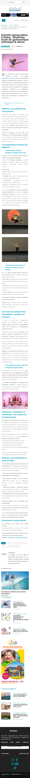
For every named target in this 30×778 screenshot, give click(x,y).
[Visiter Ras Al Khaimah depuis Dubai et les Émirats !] (6, 706)
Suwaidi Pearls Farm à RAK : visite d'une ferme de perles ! (20, 716)
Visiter (18, 742)
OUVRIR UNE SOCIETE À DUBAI (19, 613)
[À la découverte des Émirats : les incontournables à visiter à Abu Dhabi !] (6, 696)
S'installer (4, 742)
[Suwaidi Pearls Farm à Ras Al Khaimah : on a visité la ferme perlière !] (6, 716)
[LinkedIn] (13, 764)
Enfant (4, 546)
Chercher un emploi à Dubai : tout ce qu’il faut (20, 630)
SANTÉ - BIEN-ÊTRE (17, 601)
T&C (2, 776)
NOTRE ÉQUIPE (5, 753)
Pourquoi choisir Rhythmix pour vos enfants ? (14, 103)
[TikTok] (15, 768)
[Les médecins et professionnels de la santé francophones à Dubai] (6, 604)
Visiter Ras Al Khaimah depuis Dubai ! (20, 705)
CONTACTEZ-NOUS (24, 753)
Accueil (5, 25)
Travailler (26, 742)
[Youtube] (16, 764)
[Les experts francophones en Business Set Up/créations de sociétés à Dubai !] (6, 617)
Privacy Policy (24, 774)
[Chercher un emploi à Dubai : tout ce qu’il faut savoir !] (6, 630)
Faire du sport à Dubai (14, 546)
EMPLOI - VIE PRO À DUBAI (18, 628)
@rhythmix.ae (11, 537)
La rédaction (19, 46)
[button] (15, 103)
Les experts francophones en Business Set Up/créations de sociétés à (21, 618)
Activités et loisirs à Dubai (20, 543)
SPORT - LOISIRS (14, 25)
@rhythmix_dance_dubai (21, 537)
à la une (10, 543)
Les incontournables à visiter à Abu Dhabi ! (20, 695)
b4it (10, 774)
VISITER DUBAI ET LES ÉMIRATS (20, 693)
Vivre (11, 742)
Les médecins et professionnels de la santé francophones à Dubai (20, 605)
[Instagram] (13, 760)
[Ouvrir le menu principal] (3, 20)
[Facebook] (17, 760)
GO (24, 2)
